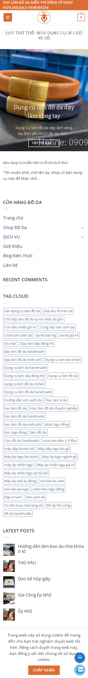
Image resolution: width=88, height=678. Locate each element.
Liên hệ (10, 265)
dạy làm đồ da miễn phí (22, 359)
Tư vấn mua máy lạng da (23, 505)
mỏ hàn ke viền (52, 481)
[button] (7, 17)
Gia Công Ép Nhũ (35, 594)
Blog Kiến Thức (18, 255)
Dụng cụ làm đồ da (63, 375)
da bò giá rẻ (69, 335)
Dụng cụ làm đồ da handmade (28, 391)
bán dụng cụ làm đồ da (22, 311)
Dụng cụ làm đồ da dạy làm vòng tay (44, 111)
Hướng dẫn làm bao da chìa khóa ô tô (51, 549)
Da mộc (10, 343)
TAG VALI (27, 562)
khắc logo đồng (57, 424)
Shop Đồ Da (15, 227)
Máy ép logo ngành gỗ (59, 456)
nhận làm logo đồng (48, 489)
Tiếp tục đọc (44, 143)
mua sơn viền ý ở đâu (59, 440)
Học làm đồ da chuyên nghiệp (53, 408)
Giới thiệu (12, 246)
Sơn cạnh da (35, 497)
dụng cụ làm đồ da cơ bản (24, 384)
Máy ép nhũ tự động (20, 481)
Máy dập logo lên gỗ (53, 448)
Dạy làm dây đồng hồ (37, 343)
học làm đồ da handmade (24, 416)
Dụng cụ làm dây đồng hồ (24, 375)
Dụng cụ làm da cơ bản (63, 359)
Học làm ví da (56, 400)
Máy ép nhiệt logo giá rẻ (56, 464)
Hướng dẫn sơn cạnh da (23, 400)
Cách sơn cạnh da (18, 335)
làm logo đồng (15, 432)
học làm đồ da (15, 408)
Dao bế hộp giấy (34, 578)
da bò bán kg (46, 335)
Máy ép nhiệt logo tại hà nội (26, 473)
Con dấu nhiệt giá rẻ (20, 327)
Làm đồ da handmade (21, 440)
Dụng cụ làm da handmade (25, 367)
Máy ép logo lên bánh (21, 456)
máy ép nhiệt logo (18, 464)
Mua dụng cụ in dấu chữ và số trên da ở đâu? (35, 163)
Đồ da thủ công (58, 505)
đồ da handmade (17, 513)
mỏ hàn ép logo (16, 489)
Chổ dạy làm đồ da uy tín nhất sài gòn (33, 319)
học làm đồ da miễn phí (22, 424)
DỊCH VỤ (11, 237)
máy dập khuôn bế (19, 448)
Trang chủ (13, 218)
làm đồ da (38, 432)
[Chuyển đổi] (82, 227)
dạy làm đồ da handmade (24, 351)
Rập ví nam (13, 497)
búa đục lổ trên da (58, 311)
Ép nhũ (25, 611)
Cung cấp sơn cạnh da (57, 327)
